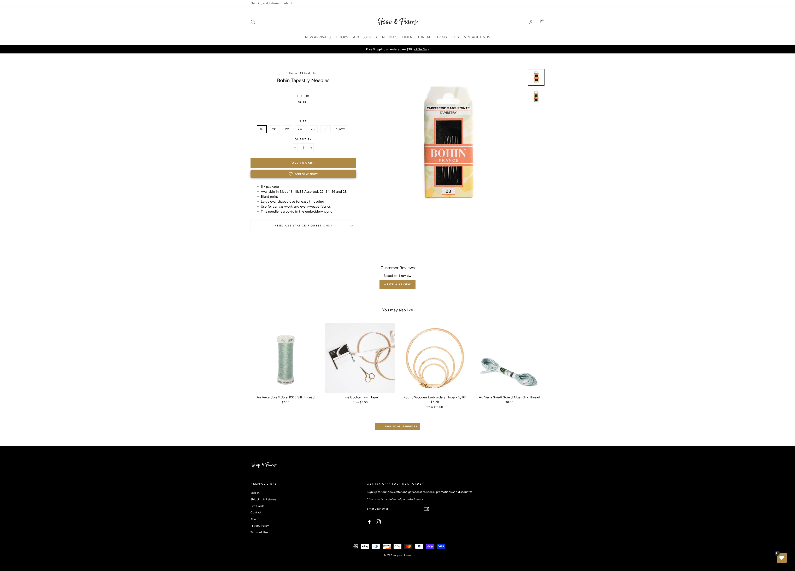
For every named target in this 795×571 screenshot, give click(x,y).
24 (300, 129)
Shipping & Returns (263, 499)
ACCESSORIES (365, 37)
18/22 (340, 129)
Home (293, 73)
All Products (308, 73)
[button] (303, 174)
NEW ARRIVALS (318, 37)
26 (313, 129)
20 (274, 129)
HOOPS (342, 37)
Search (255, 492)
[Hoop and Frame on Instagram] (378, 521)
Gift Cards (257, 506)
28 (325, 129)
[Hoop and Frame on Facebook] (369, 521)
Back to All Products (400, 426)
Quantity (303, 139)
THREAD (424, 37)
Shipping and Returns (265, 3)
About (288, 3)
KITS (455, 37)
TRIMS (442, 37)
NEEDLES (389, 37)
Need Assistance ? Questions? (303, 225)
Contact (256, 512)
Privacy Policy (260, 525)
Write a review (397, 284)
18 (262, 129)
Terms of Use (259, 532)
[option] (397, 49)
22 (287, 129)
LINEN (407, 37)
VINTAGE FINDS (477, 37)
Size (303, 121)
